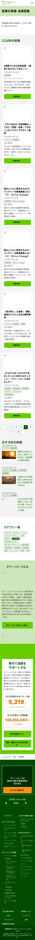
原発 (22, 550)
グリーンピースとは (9, 825)
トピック (7, 139)
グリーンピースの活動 (10, 855)
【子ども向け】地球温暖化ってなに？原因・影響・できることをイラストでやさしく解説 (25, 504)
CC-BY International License (12, 935)
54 (19, 432)
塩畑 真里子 (8, 204)
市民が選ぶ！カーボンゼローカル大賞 (11, 877)
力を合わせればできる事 (27, 836)
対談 (22, 535)
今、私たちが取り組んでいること (10, 896)
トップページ (6, 757)
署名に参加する (25, 855)
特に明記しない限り (9, 933)
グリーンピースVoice (10, 840)
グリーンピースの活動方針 (10, 901)
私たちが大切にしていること (10, 829)
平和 (27, 550)
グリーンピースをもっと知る (16, 625)
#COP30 (17, 391)
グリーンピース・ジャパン (13, 78)
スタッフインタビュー (12, 535)
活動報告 (23, 823)
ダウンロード (24, 876)
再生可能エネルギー (11, 541)
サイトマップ (8, 919)
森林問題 (25, 388)
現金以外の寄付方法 (27, 846)
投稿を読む (16, 96)
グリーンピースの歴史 (10, 832)
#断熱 (23, 324)
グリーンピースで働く (27, 860)
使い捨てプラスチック (12, 544)
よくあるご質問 (8, 843)
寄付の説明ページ (16, 734)
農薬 (6, 550)
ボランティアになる (26, 866)
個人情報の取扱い (8, 911)
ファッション (14, 550)
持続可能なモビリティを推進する (11, 872)
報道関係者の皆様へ (10, 893)
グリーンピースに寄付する (27, 841)
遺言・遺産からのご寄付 (27, 851)
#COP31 (8, 391)
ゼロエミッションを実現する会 (11, 867)
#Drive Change (18, 201)
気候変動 (7, 75)
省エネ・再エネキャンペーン (11, 862)
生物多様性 (16, 388)
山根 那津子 (8, 143)
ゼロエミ (8, 532)
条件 (8, 915)
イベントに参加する (26, 858)
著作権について (26, 911)
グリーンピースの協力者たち (10, 836)
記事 (14, 757)
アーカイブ (26, 915)
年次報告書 (24, 826)
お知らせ (7, 538)
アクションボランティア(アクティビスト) (27, 871)
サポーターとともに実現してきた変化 (27, 819)
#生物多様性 (9, 394)
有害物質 (25, 548)
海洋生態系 (25, 544)
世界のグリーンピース (10, 846)
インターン (24, 863)
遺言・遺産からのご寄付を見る (17, 744)
